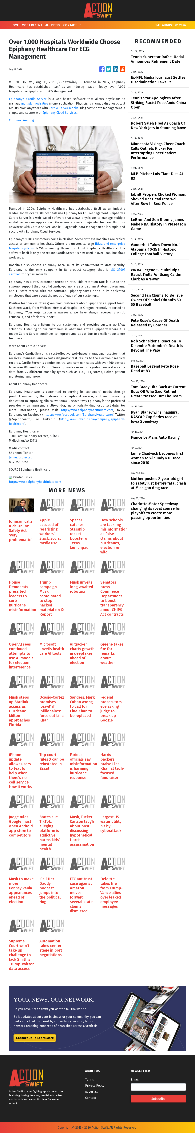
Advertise (91, 1092)
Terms (89, 1079)
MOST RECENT (32, 25)
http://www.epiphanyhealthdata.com (87, 410)
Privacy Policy (94, 1085)
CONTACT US (72, 25)
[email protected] (21, 457)
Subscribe (158, 1099)
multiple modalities (34, 103)
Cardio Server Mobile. (63, 108)
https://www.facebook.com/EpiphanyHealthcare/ (78, 414)
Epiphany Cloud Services (59, 112)
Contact (90, 1098)
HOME (14, 25)
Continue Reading (21, 120)
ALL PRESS (52, 25)
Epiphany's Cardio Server (27, 99)
